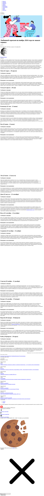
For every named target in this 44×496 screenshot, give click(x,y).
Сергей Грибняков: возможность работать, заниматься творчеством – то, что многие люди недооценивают (19, 364)
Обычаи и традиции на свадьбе (6, 397)
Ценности (4, 3)
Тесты (4, 9)
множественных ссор (30, 209)
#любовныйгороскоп (15, 356)
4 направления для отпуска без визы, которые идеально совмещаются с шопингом (15, 379)
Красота (4, 5)
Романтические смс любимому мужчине (7, 384)
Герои (1, 363)
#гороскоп (2, 356)
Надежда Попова (3, 57)
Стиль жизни (5, 7)
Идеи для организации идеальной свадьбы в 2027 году (10, 393)
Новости (4, 1)
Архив (4, 402)
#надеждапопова (22, 356)
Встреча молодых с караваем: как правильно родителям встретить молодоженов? (15, 398)
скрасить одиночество (16, 324)
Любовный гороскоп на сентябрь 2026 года (8, 374)
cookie (13, 447)
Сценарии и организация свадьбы (6, 392)
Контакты (4, 10)
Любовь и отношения (4, 383)
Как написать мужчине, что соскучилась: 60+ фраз (9, 389)
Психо (4, 8)
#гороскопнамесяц (7, 356)
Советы (4, 401)
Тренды (4, 4)
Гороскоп (4, 2)
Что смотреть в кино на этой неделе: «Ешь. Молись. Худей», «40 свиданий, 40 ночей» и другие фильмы (19, 369)
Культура (2, 368)
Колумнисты (5, 6)
